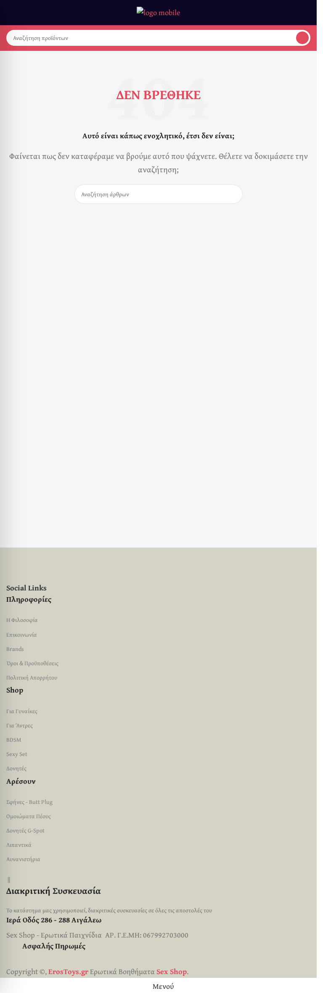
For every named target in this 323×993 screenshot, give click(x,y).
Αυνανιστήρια (23, 859)
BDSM (13, 739)
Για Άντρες (19, 725)
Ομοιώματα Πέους (28, 816)
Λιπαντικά (19, 844)
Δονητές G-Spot (25, 830)
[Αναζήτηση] (302, 38)
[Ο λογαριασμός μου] (307, 12)
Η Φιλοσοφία (22, 620)
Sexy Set (16, 754)
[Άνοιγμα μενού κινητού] (9, 12)
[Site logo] (158, 11)
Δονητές (16, 768)
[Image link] (114, 563)
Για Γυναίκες (21, 711)
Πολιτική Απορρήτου (31, 677)
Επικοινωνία (21, 634)
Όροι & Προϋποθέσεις (32, 663)
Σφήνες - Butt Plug (29, 802)
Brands (15, 649)
